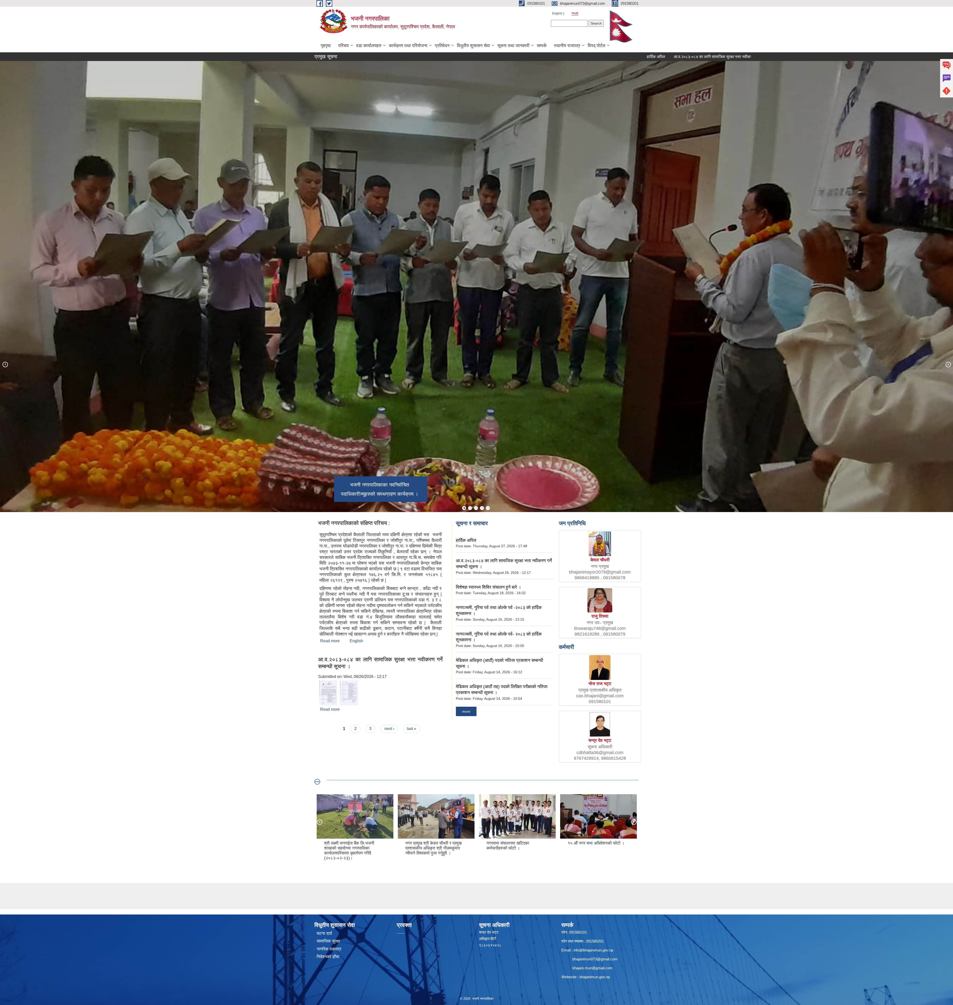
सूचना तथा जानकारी (513, 45)
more (466, 711)
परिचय (343, 45)
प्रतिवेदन (442, 45)
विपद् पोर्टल (596, 45)
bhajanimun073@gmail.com (594, 959)
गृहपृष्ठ (326, 45)
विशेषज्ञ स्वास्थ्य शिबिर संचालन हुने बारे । (731, 57)
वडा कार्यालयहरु (368, 45)
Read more (330, 641)
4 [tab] (482, 508)
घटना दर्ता (324, 933)
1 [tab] (464, 508)
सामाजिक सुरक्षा (328, 941)
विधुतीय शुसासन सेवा (473, 45)
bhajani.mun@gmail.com (592, 968)
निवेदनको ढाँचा (328, 956)
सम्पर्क (541, 45)
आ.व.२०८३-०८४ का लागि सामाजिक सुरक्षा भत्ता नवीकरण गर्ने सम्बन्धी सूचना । (638, 57)
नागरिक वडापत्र (329, 949)
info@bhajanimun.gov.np (593, 950)
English (557, 13)
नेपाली (575, 13)
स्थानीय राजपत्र (567, 45)
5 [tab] (488, 508)
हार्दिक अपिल (565, 57)
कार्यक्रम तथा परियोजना (408, 45)
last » (411, 729)
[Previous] (4, 364)
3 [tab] (476, 508)
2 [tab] (470, 508)
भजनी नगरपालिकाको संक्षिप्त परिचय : (354, 523)
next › (389, 729)
